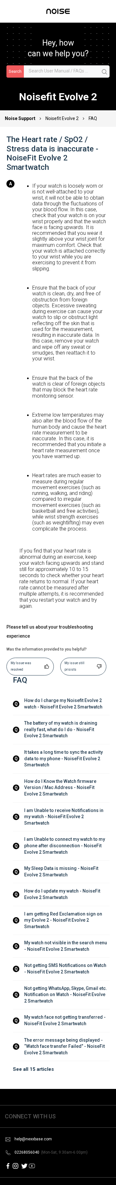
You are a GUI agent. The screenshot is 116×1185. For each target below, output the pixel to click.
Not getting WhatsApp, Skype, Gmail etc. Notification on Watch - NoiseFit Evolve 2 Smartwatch (66, 995)
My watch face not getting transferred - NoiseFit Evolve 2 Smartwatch (65, 1020)
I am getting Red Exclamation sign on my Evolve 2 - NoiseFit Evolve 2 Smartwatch (63, 920)
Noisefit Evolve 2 (62, 118)
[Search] (105, 71)
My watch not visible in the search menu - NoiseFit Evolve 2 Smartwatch (66, 946)
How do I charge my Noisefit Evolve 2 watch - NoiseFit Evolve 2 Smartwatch (63, 703)
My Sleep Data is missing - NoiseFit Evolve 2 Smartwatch (61, 871)
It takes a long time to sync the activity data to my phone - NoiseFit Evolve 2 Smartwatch (64, 758)
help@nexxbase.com (33, 1139)
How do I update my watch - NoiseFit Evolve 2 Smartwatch (62, 894)
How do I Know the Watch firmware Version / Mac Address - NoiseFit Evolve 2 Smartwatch (60, 787)
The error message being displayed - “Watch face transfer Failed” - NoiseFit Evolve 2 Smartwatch (65, 1046)
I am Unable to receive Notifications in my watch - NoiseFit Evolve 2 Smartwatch (64, 817)
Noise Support (20, 118)
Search (15, 71)
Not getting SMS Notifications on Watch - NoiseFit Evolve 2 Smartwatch (65, 968)
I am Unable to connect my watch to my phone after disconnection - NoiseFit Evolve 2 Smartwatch (65, 845)
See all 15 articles (33, 1069)
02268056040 (51, 1152)
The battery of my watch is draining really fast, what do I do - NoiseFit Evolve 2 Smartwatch (61, 729)
